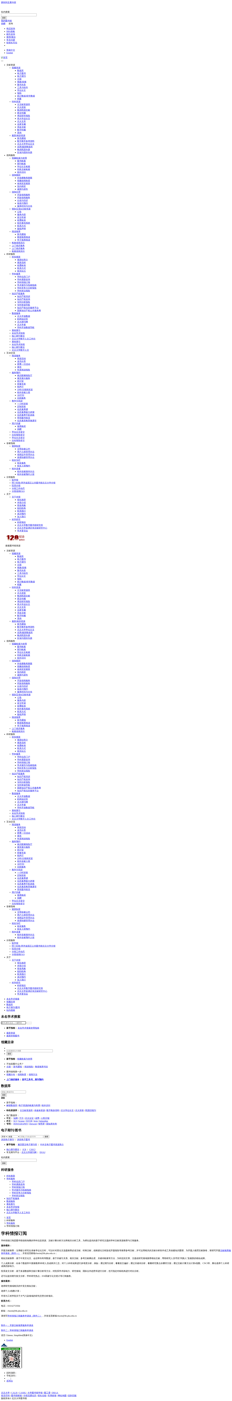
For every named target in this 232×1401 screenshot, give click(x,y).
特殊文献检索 (23, 169)
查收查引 (16, 330)
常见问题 (10, 40)
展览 (19, 367)
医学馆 (15, 480)
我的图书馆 (6, 21)
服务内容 (21, 214)
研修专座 (21, 384)
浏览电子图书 (23, 1139)
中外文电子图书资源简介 (52, 1144)
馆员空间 (5, 1395)
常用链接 (52, 1395)
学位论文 (21, 90)
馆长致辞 (21, 500)
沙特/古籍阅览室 (25, 389)
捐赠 (3, 23)
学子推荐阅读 (23, 240)
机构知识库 (22, 319)
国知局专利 (51, 1124)
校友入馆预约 (23, 466)
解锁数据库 (11, 1105)
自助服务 (21, 398)
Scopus (21, 1121)
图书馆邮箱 (16, 1395)
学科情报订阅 (23, 282)
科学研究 (16, 519)
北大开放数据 (23, 316)
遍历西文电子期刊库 (27, 1144)
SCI (15, 1121)
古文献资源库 (23, 104)
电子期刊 (21, 76)
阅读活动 (21, 358)
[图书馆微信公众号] (9, 1378)
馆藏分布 (10, 1074)
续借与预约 (22, 203)
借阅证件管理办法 (25, 454)
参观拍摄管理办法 (25, 457)
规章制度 (16, 446)
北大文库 (21, 121)
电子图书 (21, 73)
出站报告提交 (18, 435)
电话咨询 (10, 28)
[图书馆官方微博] (7, 1378)
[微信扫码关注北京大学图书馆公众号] (116, 1358)
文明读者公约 (23, 449)
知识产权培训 (23, 296)
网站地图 (62, 1395)
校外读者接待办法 (25, 471)
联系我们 (21, 511)
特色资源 (16, 101)
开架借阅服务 (23, 195)
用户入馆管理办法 (25, 452)
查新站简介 (22, 260)
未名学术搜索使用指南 (28, 1028)
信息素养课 (22, 409)
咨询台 (9, 1381)
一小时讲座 (22, 404)
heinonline (43, 1121)
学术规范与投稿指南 (27, 285)
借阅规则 (16, 175)
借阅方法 (33, 1074)
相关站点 (21, 271)
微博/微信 (11, 37)
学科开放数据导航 (25, 327)
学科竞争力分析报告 (27, 288)
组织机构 (21, 508)
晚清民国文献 (23, 110)
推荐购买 (21, 426)
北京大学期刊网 (29, 1152)
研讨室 (20, 381)
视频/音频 (21, 82)
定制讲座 (21, 406)
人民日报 (45, 1118)
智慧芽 (41, 1124)
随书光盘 (21, 84)
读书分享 (21, 361)
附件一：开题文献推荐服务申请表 (17, 1325)
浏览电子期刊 (7, 1139)
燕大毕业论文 (23, 118)
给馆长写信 (11, 43)
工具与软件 (22, 87)
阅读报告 (28, 1067)
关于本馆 (16, 497)
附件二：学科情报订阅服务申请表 (17, 1330)
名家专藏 (21, 124)
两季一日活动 (23, 364)
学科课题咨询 (23, 279)
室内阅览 (21, 186)
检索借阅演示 (18, 243)
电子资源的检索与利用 (29, 1105)
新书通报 (21, 138)
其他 (19, 132)
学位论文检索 (23, 166)
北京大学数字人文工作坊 (23, 339)
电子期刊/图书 (13, 1007)
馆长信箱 (42, 1395)
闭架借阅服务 (23, 197)
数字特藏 (21, 130)
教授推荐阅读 (23, 237)
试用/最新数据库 (25, 147)
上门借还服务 (18, 245)
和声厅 (20, 387)
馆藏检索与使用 (19, 158)
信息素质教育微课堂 (27, 420)
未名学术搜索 (12, 999)
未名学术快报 (18, 333)
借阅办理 (16, 192)
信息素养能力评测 (25, 412)
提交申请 (21, 217)
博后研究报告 (23, 116)
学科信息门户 (23, 276)
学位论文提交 (18, 432)
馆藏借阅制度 (23, 180)
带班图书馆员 (23, 418)
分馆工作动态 (18, 488)
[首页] (4, 57)
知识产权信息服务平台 (28, 308)
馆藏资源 (16, 68)
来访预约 (21, 514)
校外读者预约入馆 (25, 474)
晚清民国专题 (23, 149)
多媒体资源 (39, 1110)
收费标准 (21, 220)
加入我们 (21, 516)
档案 (19, 99)
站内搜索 (5, 12)
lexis (36, 1121)
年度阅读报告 (23, 370)
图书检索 (21, 161)
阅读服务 (16, 356)
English (9, 53)
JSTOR (29, 1121)
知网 (15, 1118)
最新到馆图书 (12, 1036)
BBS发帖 (10, 31)
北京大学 (5, 1393)
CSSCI (32, 1149)
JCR (24, 1149)
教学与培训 (17, 401)
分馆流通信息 (29, 1395)
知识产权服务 (18, 293)
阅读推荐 (16, 231)
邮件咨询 (10, 34)
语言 (3, 1335)
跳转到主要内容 (8, 2)
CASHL (22, 1393)
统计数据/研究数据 (26, 96)
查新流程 (21, 262)
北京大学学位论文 (25, 144)
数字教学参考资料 (25, 141)
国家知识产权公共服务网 (29, 310)
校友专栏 (16, 460)
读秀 (37, 1118)
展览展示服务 (23, 378)
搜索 (4, 18)
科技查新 (16, 257)
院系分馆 (16, 485)
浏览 (3, 1098)
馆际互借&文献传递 (21, 209)
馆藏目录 (10, 1002)
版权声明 (21, 228)
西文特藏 (21, 113)
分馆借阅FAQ (18, 491)
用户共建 (16, 423)
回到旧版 (72, 1395)
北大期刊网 (22, 322)
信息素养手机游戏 (25, 415)
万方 (21, 1118)
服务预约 (16, 372)
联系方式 (21, 226)
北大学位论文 (67, 1110)
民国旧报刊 (90, 1110)
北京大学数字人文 (20, 350)
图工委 (47, 1393)
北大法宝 (29, 1118)
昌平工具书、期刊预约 (33, 1079)
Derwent (33, 1124)
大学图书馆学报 (35, 1393)
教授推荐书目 (41, 1067)
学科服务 (16, 274)
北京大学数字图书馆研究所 (30, 525)
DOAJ (42, 1152)
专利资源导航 (23, 305)
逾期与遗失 (22, 189)
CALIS (14, 1393)
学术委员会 (22, 531)
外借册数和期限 (24, 178)
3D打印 (20, 395)
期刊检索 (21, 164)
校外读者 (16, 468)
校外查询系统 (23, 223)
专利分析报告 (23, 302)
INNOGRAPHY (20, 1124)
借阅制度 (22, 1074)
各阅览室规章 (23, 183)
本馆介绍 (21, 502)
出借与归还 (22, 200)
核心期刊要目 (18, 336)
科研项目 (21, 522)
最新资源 (10, 1033)
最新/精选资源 (18, 135)
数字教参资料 (52, 1110)
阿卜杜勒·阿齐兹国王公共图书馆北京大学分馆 (33, 483)
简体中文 (10, 50)
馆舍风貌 (21, 505)
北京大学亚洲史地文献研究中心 (32, 528)
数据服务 (16, 313)
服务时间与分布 (24, 206)
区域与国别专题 (24, 152)
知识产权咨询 (23, 299)
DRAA (55, 1393)
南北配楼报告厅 (24, 375)
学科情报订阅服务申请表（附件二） (25, 1316)
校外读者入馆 (23, 392)
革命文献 (21, 127)
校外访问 (21, 172)
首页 (8, 1217)
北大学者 (21, 324)
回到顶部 (11, 1373)
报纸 (19, 93)
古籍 (19, 79)
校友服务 (21, 463)
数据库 (20, 70)
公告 (19, 212)
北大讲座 (21, 107)
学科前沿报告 (23, 291)
